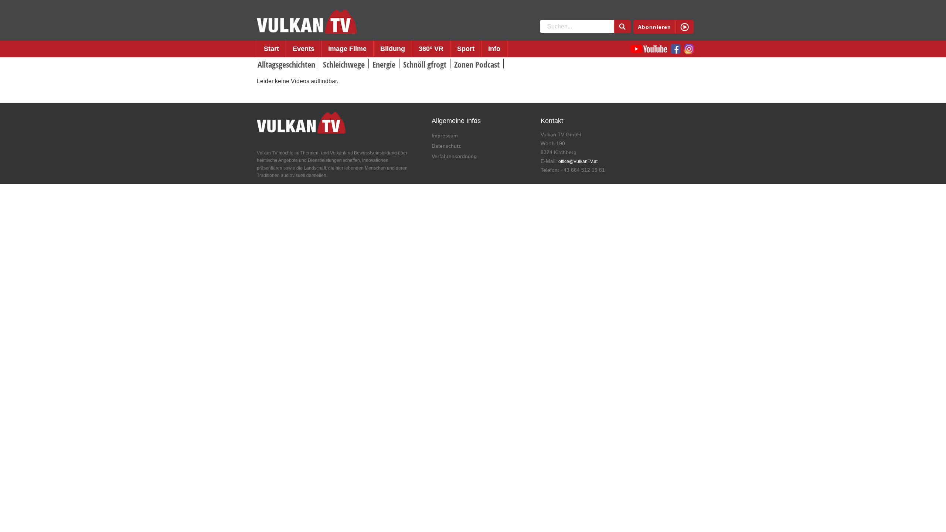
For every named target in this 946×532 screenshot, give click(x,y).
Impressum (445, 136)
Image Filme (347, 48)
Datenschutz (446, 146)
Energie (383, 64)
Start (271, 48)
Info (494, 48)
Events (303, 48)
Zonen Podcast (477, 64)
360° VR (431, 48)
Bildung (392, 48)
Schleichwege (344, 64)
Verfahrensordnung (454, 156)
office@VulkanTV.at (578, 161)
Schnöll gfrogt (424, 64)
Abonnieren (654, 27)
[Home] (307, 22)
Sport (465, 48)
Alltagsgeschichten (286, 64)
